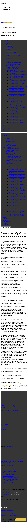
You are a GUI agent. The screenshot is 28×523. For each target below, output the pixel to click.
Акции (5, 129)
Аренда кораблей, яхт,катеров (14, 67)
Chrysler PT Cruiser (6, 425)
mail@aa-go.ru (23, 377)
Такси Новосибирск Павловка (17, 112)
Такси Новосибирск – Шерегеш (17, 121)
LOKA (11, 521)
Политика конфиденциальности (8, 510)
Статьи (5, 126)
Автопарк (5, 42)
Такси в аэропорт (8, 482)
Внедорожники (10, 45)
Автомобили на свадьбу (12, 410)
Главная (5, 40)
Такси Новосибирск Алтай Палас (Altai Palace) (17, 72)
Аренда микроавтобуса (12, 56)
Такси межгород (10, 70)
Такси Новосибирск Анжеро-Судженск (16, 78)
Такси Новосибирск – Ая (15, 82)
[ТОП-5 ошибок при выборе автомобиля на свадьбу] (11, 403)
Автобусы (8, 49)
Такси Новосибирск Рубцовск (16, 118)
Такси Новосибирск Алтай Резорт (18, 74)
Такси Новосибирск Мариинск (17, 107)
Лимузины (9, 51)
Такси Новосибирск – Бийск (16, 89)
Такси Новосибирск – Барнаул (17, 85)
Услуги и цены (7, 54)
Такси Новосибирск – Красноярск (17, 106)
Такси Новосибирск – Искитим (17, 94)
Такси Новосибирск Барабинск (17, 83)
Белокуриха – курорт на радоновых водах (13, 444)
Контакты (6, 131)
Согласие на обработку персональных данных (11, 513)
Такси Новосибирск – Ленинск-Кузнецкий (17, 97)
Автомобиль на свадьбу (9, 474)
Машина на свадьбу (11, 59)
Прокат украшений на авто (10, 479)
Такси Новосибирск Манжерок (17, 101)
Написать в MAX (20, 520)
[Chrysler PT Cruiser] (11, 422)
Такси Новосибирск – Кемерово (17, 100)
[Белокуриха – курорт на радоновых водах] (11, 441)
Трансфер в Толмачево (12, 68)
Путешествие (9, 446)
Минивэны (9, 46)
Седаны (8, 43)
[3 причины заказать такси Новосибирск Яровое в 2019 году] (11, 458)
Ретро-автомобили (11, 52)
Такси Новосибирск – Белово (16, 88)
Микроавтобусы (10, 48)
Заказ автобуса (10, 58)
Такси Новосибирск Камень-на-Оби (17, 103)
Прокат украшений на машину (14, 64)
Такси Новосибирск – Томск (16, 116)
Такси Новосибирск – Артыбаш (17, 80)
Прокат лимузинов (11, 61)
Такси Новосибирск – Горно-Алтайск (16, 91)
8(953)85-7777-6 (7, 492)
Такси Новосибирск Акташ (16, 76)
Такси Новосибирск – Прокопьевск (14, 114)
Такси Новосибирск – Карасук (17, 95)
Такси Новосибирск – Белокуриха (18, 86)
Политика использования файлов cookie (10, 515)
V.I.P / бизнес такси (11, 65)
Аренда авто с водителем (13, 55)
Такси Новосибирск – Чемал (16, 119)
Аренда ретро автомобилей (13, 62)
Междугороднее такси (9, 473)
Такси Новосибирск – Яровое (16, 122)
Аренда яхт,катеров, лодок (10, 484)
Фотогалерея (6, 128)
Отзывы (5, 125)
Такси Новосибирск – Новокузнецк (14, 109)
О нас (4, 124)
